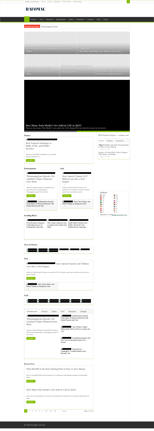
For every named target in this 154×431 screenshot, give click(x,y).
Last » (64, 411)
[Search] (128, 1)
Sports (71, 19)
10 (46, 411)
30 (55, 411)
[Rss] (110, 2)
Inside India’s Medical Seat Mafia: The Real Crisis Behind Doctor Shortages (77, 225)
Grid (26, 295)
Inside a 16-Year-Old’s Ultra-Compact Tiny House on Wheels (112, 153)
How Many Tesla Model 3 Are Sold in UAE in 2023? (100, 51)
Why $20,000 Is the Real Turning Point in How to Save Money (55, 369)
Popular (110, 141)
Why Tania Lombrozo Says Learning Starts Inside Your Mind (57, 225)
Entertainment (60, 19)
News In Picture (30, 245)
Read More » (30, 160)
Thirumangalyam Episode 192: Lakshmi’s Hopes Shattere (63, 27)
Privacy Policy (66, 1)
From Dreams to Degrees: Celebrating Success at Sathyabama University (35, 225)
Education (49, 19)
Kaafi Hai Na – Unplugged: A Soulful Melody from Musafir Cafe (73, 351)
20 (51, 411)
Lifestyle (90, 19)
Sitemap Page (77, 1)
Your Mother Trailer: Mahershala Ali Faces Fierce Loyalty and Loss (75, 329)
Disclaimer (57, 1)
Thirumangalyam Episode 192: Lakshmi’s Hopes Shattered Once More (39, 71)
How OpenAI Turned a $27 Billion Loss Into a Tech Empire (75, 179)
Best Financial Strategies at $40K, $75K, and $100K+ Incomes (38, 146)
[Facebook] (112, 2)
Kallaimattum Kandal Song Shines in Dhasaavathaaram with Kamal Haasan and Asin (77, 69)
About (43, 1)
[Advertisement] (90, 10)
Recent (101, 141)
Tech (41, 19)
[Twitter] (114, 2)
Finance (33, 19)
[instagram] (116, 2)
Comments (119, 141)
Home (27, 19)
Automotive (80, 19)
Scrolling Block (30, 215)
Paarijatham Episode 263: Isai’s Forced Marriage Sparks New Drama (76, 340)
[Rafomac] (36, 8)
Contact (49, 1)
